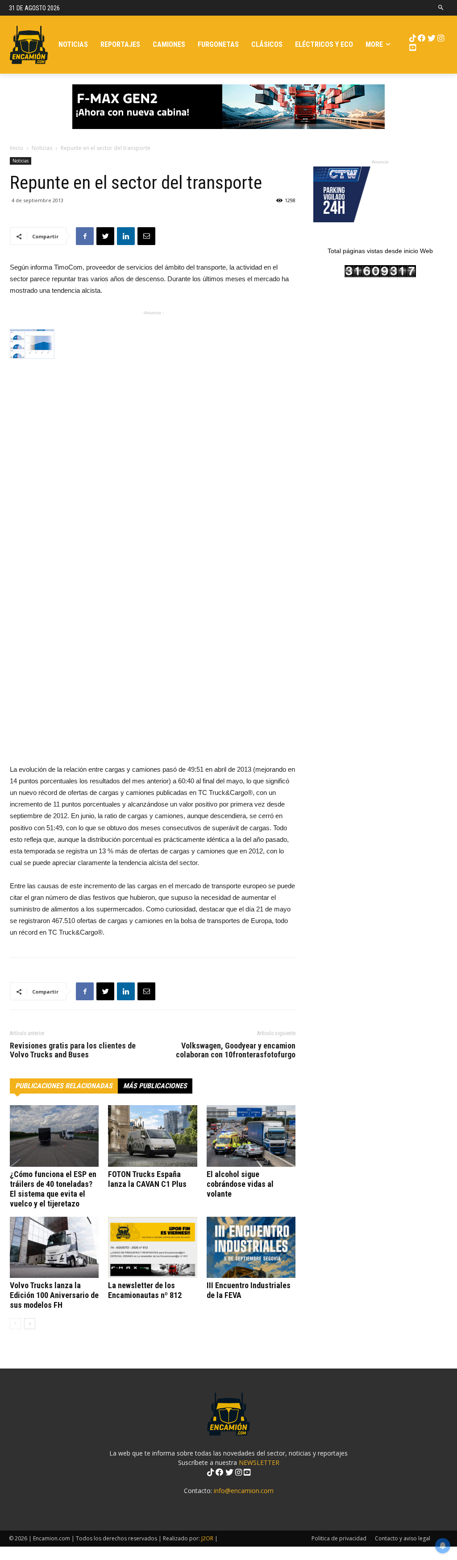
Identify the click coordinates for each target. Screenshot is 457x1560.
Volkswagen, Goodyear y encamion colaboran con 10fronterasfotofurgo (235, 1050)
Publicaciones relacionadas (63, 1086)
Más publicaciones (155, 1086)
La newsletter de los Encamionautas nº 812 (145, 1290)
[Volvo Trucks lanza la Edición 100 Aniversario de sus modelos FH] (54, 1247)
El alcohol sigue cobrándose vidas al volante (240, 1183)
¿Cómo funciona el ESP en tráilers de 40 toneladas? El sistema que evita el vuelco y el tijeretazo (53, 1188)
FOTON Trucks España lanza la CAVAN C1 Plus (147, 1179)
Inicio (16, 148)
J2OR (207, 1538)
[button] (441, 8)
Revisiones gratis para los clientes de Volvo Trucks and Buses (73, 1050)
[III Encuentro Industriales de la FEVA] (251, 1247)
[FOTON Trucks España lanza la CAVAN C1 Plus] (152, 1135)
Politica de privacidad (339, 1538)
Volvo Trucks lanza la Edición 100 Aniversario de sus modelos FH (54, 1295)
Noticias (42, 148)
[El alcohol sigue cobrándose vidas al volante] (251, 1135)
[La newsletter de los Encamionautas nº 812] (152, 1247)
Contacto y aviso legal (402, 1538)
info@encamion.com (244, 1490)
